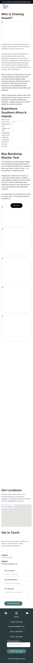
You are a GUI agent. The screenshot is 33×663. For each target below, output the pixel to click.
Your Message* (9, 588)
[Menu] (29, 6)
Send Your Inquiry (13, 603)
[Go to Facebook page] (6, 613)
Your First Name (9, 570)
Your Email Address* (11, 579)
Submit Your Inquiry (16, 651)
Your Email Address (13, 641)
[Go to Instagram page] (16, 613)
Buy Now (16, 205)
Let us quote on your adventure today (16, 2)
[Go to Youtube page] (27, 613)
